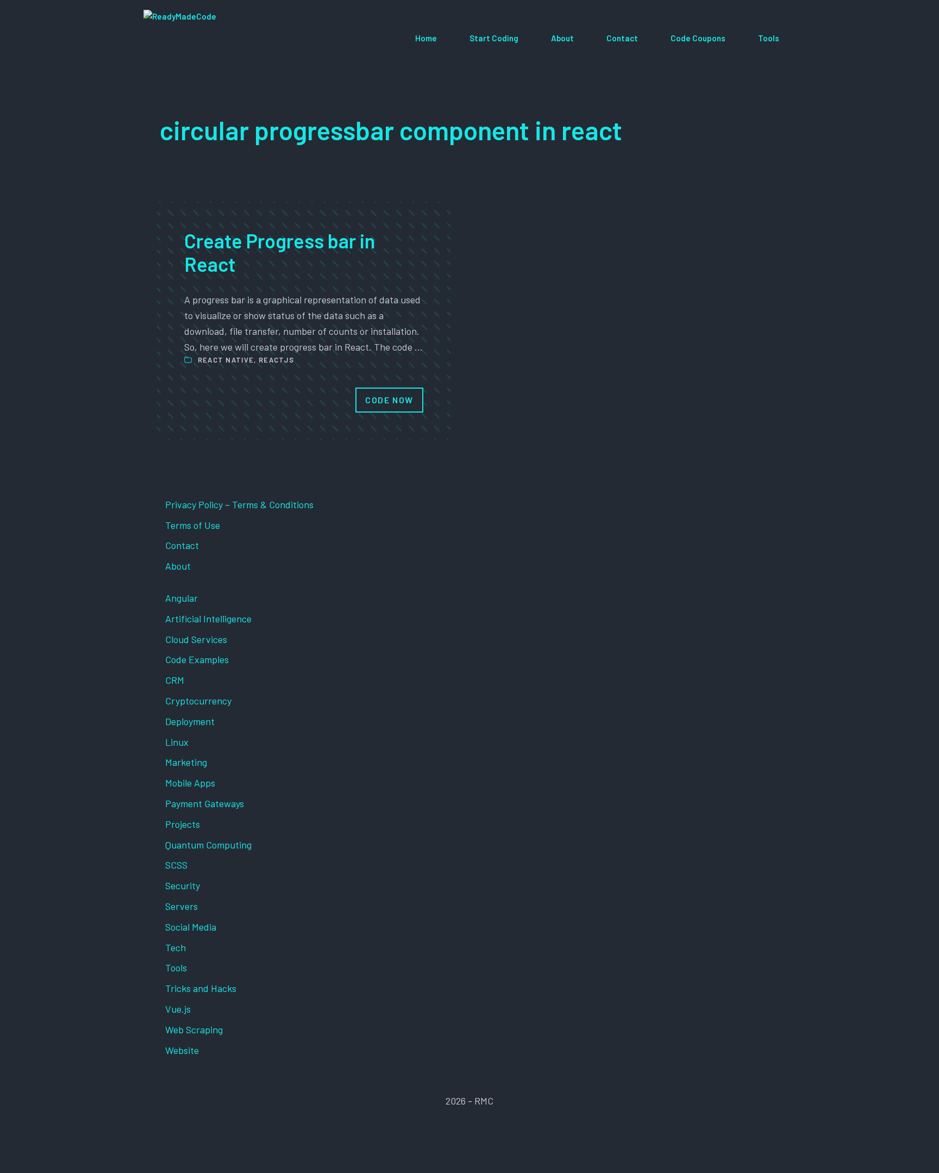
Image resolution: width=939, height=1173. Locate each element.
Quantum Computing (208, 845)
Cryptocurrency (198, 701)
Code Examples (197, 659)
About (562, 38)
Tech (175, 947)
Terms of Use (192, 525)
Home (426, 38)
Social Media (190, 927)
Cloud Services (196, 639)
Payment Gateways (204, 803)
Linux (177, 742)
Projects (182, 824)
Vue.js (178, 1009)
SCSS (176, 865)
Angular (181, 598)
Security (182, 885)
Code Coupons (698, 38)
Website (182, 1050)
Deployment (190, 721)
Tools (768, 38)
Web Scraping (194, 1029)
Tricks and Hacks (200, 988)
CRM (174, 680)
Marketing (186, 762)
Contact (622, 38)
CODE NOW (389, 400)
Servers (181, 906)
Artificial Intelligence (208, 619)
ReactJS (276, 359)
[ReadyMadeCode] (223, 38)
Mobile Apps (190, 783)
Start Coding (494, 38)
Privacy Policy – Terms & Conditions (239, 504)
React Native (226, 359)
